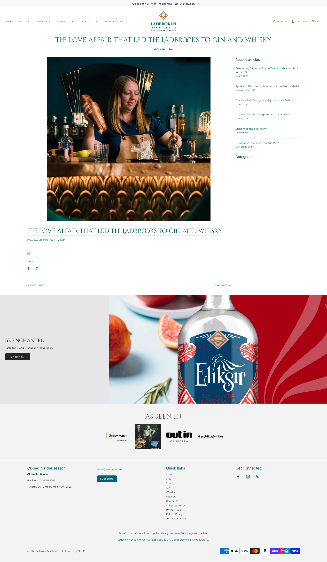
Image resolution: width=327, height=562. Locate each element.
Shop (9, 21)
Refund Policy (174, 514)
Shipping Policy (175, 505)
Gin (168, 487)
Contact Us (89, 21)
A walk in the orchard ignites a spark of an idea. (264, 114)
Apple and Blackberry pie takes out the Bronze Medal (267, 86)
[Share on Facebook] (29, 268)
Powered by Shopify (75, 551)
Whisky (170, 492)
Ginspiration (65, 21)
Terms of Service (176, 518)
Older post (36, 285)
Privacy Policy (174, 509)
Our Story (42, 21)
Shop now (17, 356)
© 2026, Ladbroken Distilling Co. (43, 551)
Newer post (220, 285)
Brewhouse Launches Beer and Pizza (257, 142)
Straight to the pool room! (251, 128)
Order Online (113, 21)
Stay (168, 478)
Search (170, 474)
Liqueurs (171, 496)
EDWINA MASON (37, 240)
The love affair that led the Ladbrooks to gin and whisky (124, 231)
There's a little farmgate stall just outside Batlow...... (266, 100)
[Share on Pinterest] (37, 268)
